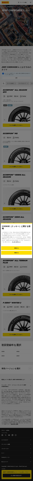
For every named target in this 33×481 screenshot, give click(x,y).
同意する (16, 252)
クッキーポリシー (16, 242)
